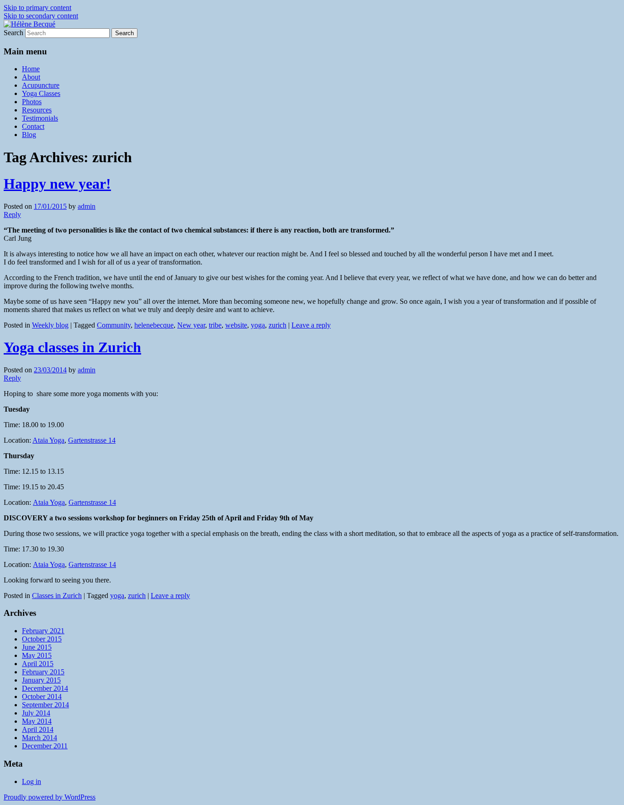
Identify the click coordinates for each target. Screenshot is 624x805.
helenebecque (154, 325)
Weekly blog (50, 325)
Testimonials (40, 118)
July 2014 (36, 713)
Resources (37, 110)
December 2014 (45, 688)
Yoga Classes (41, 93)
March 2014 (39, 737)
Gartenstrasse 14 (92, 440)
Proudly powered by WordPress (49, 797)
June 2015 (37, 647)
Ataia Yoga (48, 440)
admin (86, 206)
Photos (32, 102)
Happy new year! (57, 183)
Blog (29, 134)
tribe (215, 325)
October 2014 (42, 696)
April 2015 (37, 663)
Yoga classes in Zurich (72, 347)
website (236, 325)
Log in (31, 781)
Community (114, 325)
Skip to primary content (37, 7)
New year (191, 325)
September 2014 (45, 705)
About (31, 77)
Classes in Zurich (57, 595)
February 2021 (43, 631)
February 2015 (43, 672)
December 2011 (45, 746)
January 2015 (41, 680)
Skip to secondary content (41, 16)
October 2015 (42, 639)
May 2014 (37, 721)
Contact (33, 126)
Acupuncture (40, 85)
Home (31, 69)
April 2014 (37, 729)
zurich (277, 325)
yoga (258, 325)
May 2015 (37, 655)
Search (13, 33)
